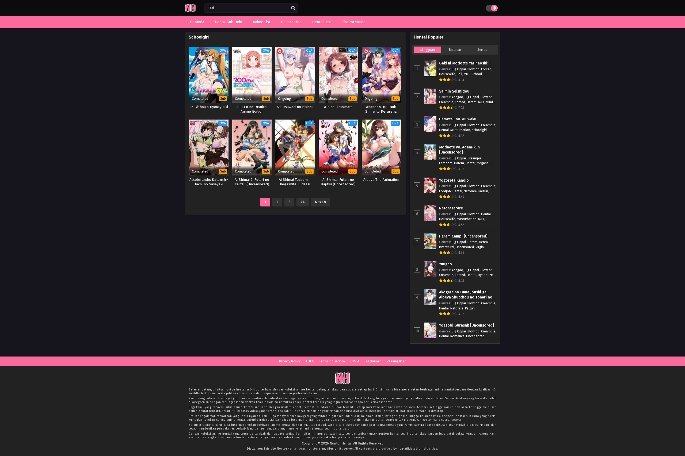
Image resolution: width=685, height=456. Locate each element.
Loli (459, 74)
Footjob (445, 191)
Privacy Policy (289, 361)
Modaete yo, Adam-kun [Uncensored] (459, 150)
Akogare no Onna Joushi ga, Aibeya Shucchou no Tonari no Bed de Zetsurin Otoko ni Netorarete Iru (465, 295)
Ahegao (457, 97)
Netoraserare (451, 208)
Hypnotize (485, 275)
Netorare (470, 191)
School (476, 74)
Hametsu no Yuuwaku (457, 119)
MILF (467, 74)
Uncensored (465, 247)
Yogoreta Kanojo (454, 180)
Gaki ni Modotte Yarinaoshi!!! (464, 63)
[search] (293, 8)
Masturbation (460, 130)
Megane (483, 163)
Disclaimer (372, 361)
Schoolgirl (479, 130)
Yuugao (445, 264)
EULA (310, 361)
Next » (320, 202)
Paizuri (483, 191)
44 (302, 202)
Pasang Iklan (396, 361)
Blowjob (473, 69)
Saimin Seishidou (454, 91)
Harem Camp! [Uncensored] (463, 236)
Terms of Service (332, 361)
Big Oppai (459, 69)
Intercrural (446, 247)
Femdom (445, 163)
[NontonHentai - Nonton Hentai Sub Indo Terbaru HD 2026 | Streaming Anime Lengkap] (190, 11)
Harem (472, 102)
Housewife (447, 74)
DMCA (354, 361)
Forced (486, 69)
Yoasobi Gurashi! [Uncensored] (466, 325)
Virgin (479, 247)
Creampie (446, 102)
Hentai (444, 130)
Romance (457, 336)
